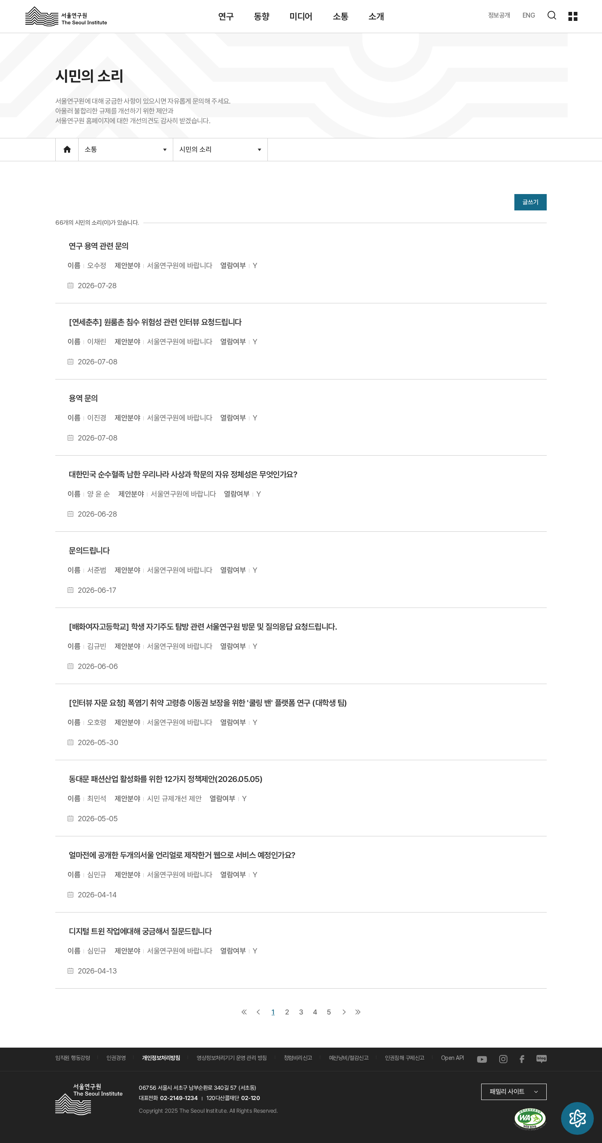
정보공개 (499, 15)
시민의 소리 (195, 152)
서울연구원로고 (66, 16)
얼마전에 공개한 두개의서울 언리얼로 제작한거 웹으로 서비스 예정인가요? (182, 855)
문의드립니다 (89, 551)
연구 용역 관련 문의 (99, 246)
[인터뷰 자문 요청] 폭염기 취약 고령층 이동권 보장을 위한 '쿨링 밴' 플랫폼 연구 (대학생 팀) (208, 702)
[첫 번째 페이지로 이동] (244, 1011)
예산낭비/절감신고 (349, 1058)
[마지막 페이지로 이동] (358, 1011)
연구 (225, 16)
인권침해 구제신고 (404, 1058)
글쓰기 (531, 202)
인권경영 (115, 1058)
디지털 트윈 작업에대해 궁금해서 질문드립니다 (140, 931)
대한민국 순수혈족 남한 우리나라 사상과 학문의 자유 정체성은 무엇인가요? (183, 474)
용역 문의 (83, 398)
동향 (261, 16)
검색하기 (551, 15)
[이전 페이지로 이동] (258, 1011)
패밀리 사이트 (507, 1091)
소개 (376, 16)
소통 (340, 16)
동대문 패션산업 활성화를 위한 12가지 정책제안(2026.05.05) (165, 779)
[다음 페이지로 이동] (344, 1011)
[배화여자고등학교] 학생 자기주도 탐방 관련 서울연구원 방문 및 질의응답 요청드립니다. (203, 626)
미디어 (301, 16)
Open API (452, 1058)
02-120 (250, 1097)
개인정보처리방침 (161, 1058)
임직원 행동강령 (72, 1058)
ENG (529, 15)
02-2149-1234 (179, 1097)
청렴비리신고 (298, 1058)
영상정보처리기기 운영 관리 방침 (232, 1058)
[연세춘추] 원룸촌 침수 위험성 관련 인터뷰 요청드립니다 (155, 322)
